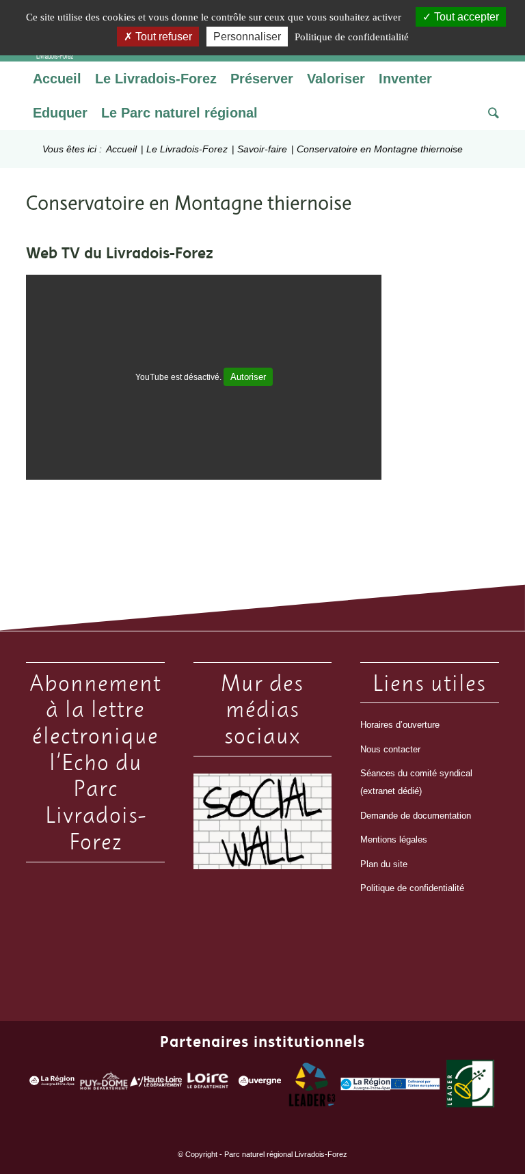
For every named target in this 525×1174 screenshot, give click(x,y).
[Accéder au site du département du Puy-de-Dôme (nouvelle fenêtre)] (104, 1084)
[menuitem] (57, 79)
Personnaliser (247, 36)
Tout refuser (162, 36)
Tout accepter (465, 17)
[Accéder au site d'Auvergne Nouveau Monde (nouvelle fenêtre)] (260, 1084)
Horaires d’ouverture (400, 725)
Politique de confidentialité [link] (352, 36)
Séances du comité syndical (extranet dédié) (416, 782)
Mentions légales (393, 839)
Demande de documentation (415, 815)
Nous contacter (390, 749)
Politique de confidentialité (412, 888)
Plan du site (383, 864)
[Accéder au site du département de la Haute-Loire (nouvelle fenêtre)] (156, 1084)
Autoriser (248, 377)
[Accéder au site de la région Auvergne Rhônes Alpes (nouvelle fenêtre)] (52, 1084)
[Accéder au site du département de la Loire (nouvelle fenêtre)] (208, 1084)
